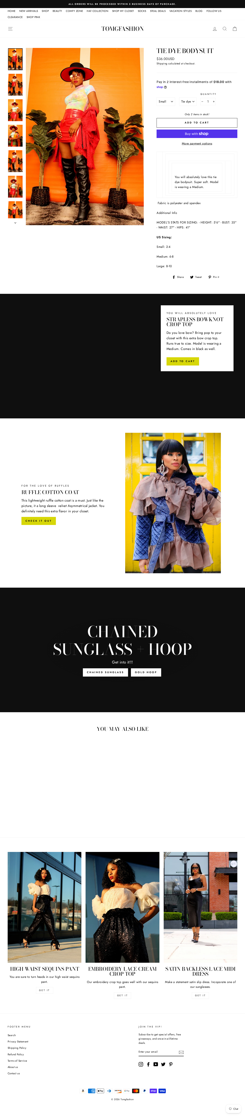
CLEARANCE (15, 17)
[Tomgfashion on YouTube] (156, 1064)
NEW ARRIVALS (28, 11)
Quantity (208, 94)
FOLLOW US (214, 11)
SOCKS (142, 11)
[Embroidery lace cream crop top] (122, 907)
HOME (12, 11)
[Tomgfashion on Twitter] (163, 1064)
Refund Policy (16, 1054)
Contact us (14, 1073)
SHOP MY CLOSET (123, 11)
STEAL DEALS (158, 11)
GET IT (44, 990)
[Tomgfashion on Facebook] (148, 1064)
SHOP (45, 11)
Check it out (38, 521)
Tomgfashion (122, 28)
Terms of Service (17, 1061)
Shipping (162, 63)
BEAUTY (57, 11)
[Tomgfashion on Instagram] (141, 1064)
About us (13, 1067)
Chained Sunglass (105, 672)
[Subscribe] (181, 1052)
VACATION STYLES (180, 11)
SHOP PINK (33, 17)
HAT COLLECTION (97, 11)
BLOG (199, 11)
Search (12, 1035)
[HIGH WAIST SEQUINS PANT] (44, 907)
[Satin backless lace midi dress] (200, 907)
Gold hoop (146, 672)
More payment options (197, 143)
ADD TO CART (183, 361)
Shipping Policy (17, 1048)
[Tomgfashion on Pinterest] (170, 1064)
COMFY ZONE (74, 11)
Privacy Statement (18, 1041)
